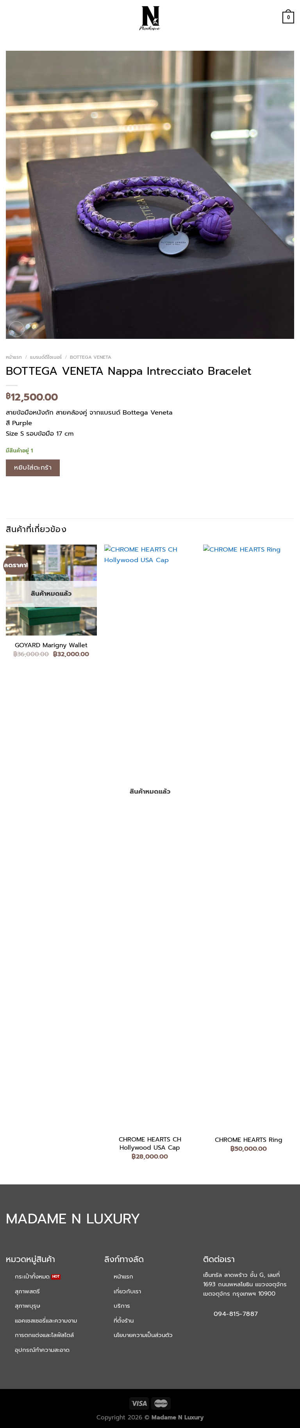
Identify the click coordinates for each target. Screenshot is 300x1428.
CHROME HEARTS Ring (248, 1140)
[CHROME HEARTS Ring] (248, 837)
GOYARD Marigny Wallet (51, 645)
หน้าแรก (14, 357)
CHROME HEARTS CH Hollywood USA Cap (150, 1144)
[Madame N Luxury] (150, 18)
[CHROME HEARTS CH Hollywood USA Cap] (149, 837)
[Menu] (11, 18)
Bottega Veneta (90, 357)
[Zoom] (17, 329)
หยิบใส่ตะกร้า (33, 467)
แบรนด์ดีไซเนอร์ (46, 357)
